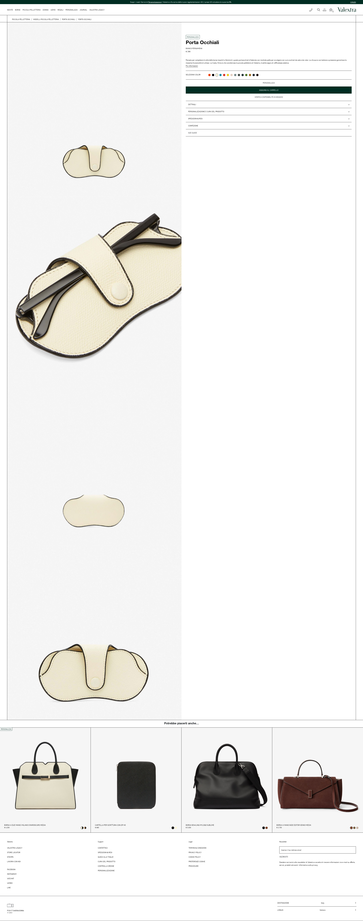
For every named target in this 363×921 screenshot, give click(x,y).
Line (9, 887)
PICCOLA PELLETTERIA (21, 19)
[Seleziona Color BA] (220, 75)
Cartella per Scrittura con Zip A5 (110, 825)
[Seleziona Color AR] (209, 75)
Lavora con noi (14, 861)
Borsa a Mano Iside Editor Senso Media (294, 825)
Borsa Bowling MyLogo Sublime (200, 825)
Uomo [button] (53, 10)
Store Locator (13, 852)
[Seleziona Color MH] (250, 75)
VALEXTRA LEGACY (97, 10)
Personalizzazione (79, 2)
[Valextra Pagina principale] (346, 9)
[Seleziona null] (354, 828)
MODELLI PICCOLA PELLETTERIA (46, 19)
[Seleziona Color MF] (257, 75)
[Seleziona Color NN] (213, 75)
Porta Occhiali (68, 19)
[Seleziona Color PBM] (231, 75)
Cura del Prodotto (106, 861)
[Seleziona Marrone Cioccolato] (266, 828)
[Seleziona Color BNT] (254, 75)
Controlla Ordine (106, 866)
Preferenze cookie (197, 861)
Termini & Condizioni (197, 848)
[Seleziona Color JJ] (228, 75)
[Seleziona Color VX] (242, 75)
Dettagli (192, 104)
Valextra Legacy (14, 848)
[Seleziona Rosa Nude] (357, 828)
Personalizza (72, 10)
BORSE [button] (17, 10)
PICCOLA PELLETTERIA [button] (32, 10)
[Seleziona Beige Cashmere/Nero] (85, 828)
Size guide (192, 132)
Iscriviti (283, 857)
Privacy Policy (195, 852)
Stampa (10, 857)
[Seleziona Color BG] (235, 75)
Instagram (11, 874)
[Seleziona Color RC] (224, 75)
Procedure (194, 866)
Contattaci (103, 848)
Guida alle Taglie (105, 857)
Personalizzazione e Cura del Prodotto (206, 111)
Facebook (11, 869)
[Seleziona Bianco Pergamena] (176, 828)
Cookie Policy (195, 857)
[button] (325, 10)
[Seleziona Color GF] (239, 75)
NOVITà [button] (10, 10)
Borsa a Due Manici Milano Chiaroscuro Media (25, 825)
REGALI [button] (60, 10)
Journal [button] (83, 10)
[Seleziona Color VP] (246, 75)
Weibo (9, 883)
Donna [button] (45, 10)
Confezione (193, 125)
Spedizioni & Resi (195, 118)
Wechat (10, 878)
